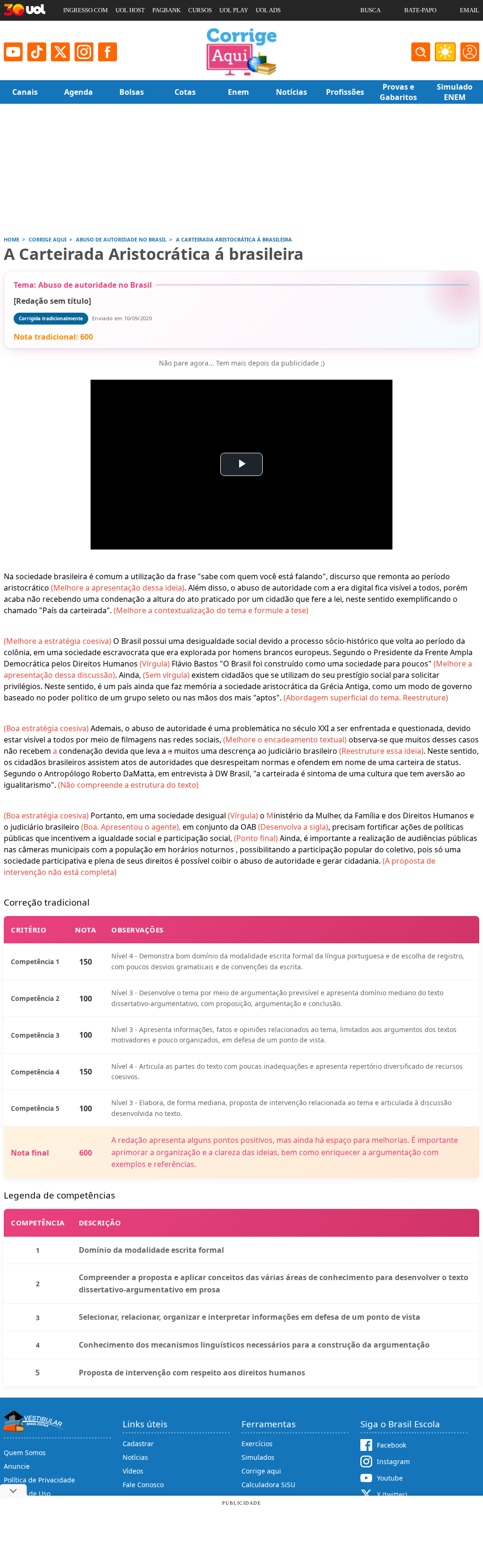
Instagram (393, 1461)
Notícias (135, 1457)
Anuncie (17, 1466)
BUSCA (370, 10)
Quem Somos (25, 1452)
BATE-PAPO (420, 10)
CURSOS (200, 10)
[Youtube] (13, 51)
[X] (60, 51)
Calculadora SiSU (268, 1484)
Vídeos (133, 1470)
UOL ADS (268, 10)
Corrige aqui (261, 1470)
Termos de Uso (27, 1493)
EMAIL (469, 10)
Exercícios (257, 1443)
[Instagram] (84, 51)
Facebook (391, 1444)
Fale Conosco (143, 1484)
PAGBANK (166, 10)
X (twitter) (392, 1494)
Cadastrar (138, 1443)
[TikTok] (36, 51)
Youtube (390, 1478)
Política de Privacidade (39, 1479)
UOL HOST (130, 10)
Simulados (258, 1457)
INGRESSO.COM (85, 10)
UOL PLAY (233, 10)
